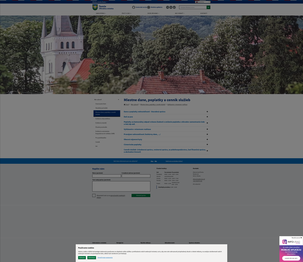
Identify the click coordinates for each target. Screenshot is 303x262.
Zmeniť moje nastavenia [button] (105, 257)
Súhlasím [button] (82, 258)
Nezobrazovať (296, 238)
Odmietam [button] (91, 258)
